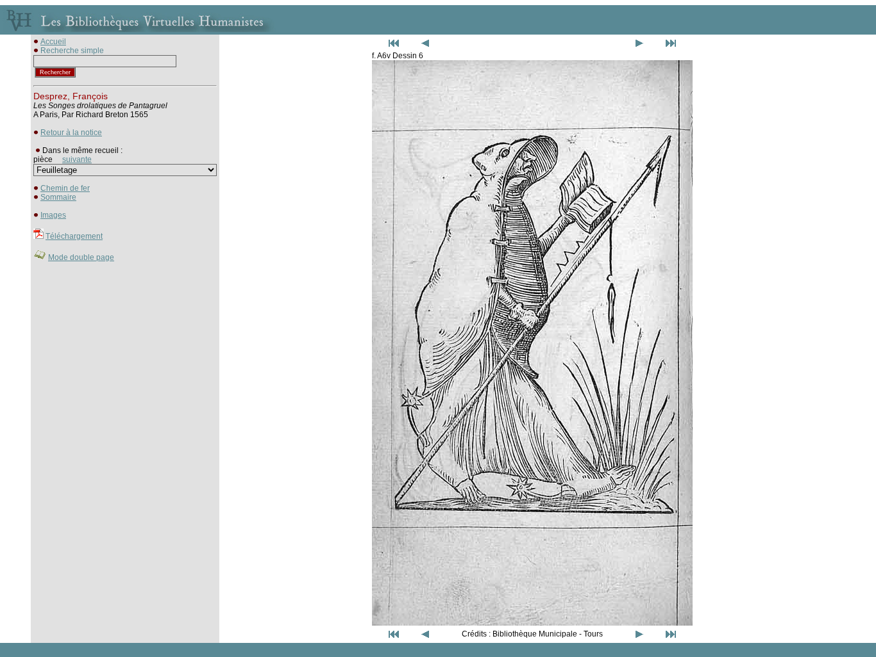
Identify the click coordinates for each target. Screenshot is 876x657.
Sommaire (58, 197)
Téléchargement (74, 236)
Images (53, 215)
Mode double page (81, 257)
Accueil (53, 41)
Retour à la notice (71, 132)
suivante (77, 159)
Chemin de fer (65, 188)
